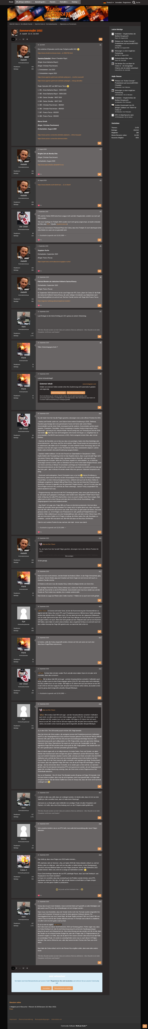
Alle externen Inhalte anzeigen (75, 393)
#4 (100, 211)
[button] (109, 2)
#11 (100, 538)
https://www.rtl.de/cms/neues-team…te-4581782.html (55, 53)
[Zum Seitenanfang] (145, 1026)
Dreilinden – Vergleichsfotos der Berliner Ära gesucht (125, 35)
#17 (100, 793)
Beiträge (16, 69)
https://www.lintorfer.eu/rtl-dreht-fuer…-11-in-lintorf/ (54, 185)
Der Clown (43, 611)
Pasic (11, 1009)
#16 (100, 704)
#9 (100, 374)
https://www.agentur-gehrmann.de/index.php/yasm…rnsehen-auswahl (61, 77)
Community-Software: (74, 1026)
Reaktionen (17, 66)
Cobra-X (58, 924)
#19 (100, 855)
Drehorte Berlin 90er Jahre (123, 58)
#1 (100, 45)
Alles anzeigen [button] (69, 556)
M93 (137, 137)
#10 (100, 413)
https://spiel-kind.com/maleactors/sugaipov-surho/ (54, 261)
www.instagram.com (89, 384)
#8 (100, 343)
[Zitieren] (99, 143)
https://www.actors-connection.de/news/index (52, 138)
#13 (100, 606)
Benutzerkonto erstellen (62, 988)
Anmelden (118, 2)
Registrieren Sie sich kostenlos (62, 981)
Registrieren (127, 2)
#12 (100, 571)
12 (23, 39)
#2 (100, 149)
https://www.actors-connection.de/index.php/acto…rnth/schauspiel (59, 135)
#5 (100, 246)
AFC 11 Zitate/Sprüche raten (124, 115)
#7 (100, 312)
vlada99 (24, 34)
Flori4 (41, 673)
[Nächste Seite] (27, 39)
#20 (100, 902)
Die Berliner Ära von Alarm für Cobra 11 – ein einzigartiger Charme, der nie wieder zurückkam (126, 66)
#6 (100, 277)
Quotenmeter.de (62, 224)
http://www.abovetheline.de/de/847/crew (51, 165)
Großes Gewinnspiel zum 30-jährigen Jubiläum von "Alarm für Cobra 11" (125, 107)
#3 (100, 180)
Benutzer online (15, 1002)
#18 (100, 824)
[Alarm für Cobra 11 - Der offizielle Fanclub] (74, 13)
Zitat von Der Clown (48, 544)
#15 (100, 669)
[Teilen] (100, 39)
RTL (48, 224)
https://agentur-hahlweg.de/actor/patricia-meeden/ (54, 301)
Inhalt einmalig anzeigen (58, 393)
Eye (41, 679)
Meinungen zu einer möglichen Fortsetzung (125, 52)
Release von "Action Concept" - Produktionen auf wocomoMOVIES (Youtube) (126, 43)
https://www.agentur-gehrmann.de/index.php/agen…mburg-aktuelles (60, 81)
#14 (100, 638)
